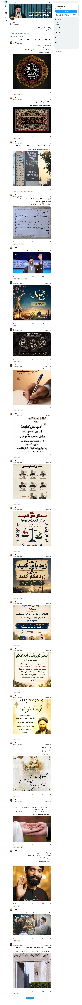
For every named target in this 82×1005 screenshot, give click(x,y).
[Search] (50, 2)
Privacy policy (58, 51)
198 (13, 36)
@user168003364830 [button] (18, 43)
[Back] (11, 2)
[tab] (12, 39)
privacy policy (57, 15)
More (56, 47)
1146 (21, 36)
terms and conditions (65, 15)
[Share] (50, 92)
